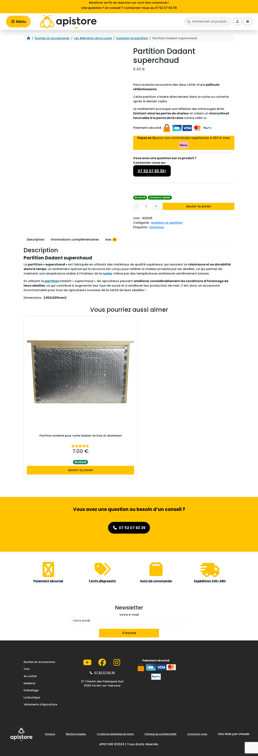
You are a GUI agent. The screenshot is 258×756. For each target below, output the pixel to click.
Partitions (156, 227)
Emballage (31, 690)
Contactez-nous (197, 734)
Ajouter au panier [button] (80, 470)
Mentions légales (76, 734)
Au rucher (30, 676)
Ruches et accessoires (52, 38)
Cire (26, 669)
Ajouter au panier (198, 206)
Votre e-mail (129, 615)
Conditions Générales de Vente (115, 734)
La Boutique (32, 697)
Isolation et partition (132, 38)
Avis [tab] (110, 239)
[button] (208, 21)
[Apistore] (68, 22)
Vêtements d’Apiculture (40, 704)
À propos (50, 734)
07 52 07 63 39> (152, 171)
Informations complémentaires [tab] (75, 239)
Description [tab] (35, 239)
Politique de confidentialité (160, 734)
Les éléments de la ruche (93, 38)
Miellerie (29, 683)
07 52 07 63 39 (104, 673)
